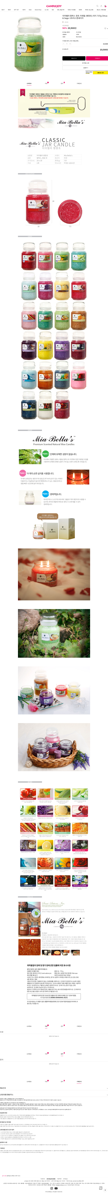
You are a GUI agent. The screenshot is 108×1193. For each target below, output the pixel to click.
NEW (9, 9)
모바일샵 (65, 1178)
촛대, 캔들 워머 (60, 9)
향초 (53, 9)
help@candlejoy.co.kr (61, 1185)
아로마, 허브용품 (71, 9)
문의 (62, 83)
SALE (30, 9)
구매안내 (79, 83)
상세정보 (29, 83)
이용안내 (42, 1178)
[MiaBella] (54, 123)
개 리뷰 (66, 22)
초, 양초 (46, 9)
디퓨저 (23, 9)
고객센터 (26, 1181)
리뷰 (46, 83)
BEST (3, 9)
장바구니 (74, 58)
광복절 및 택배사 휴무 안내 (13, 1175)
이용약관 (59, 1178)
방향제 (80, 9)
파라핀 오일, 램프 (89, 9)
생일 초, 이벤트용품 (101, 9)
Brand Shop (38, 9)
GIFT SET (16, 9)
